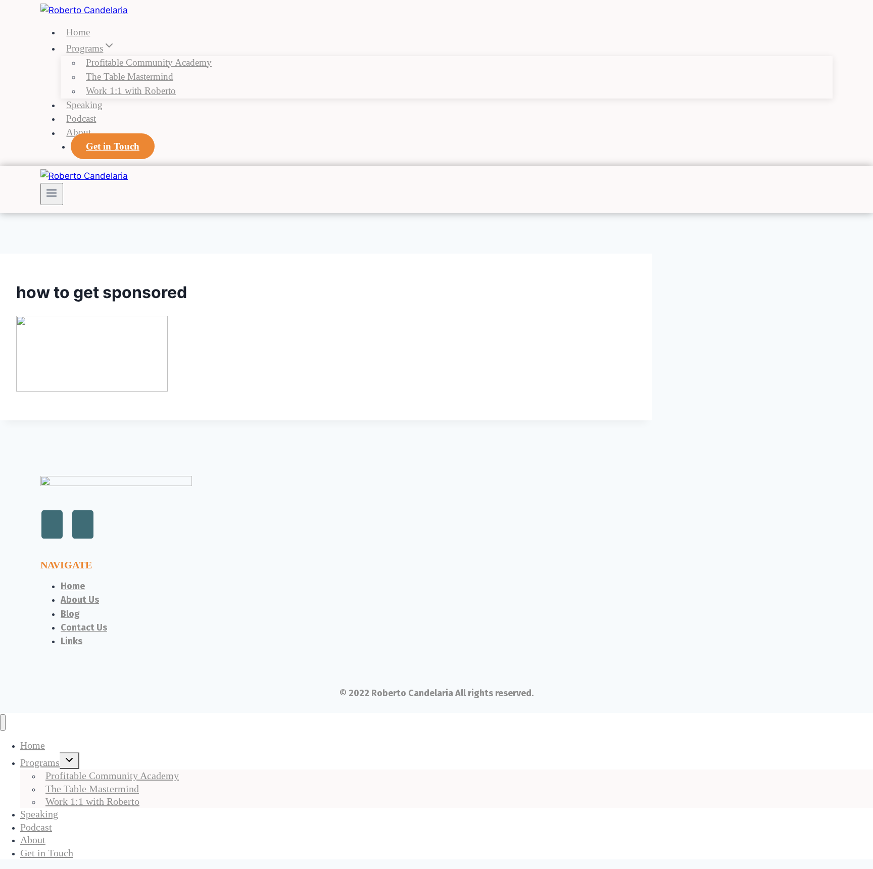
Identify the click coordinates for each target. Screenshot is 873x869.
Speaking (84, 105)
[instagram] (52, 524)
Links (71, 641)
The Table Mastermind (129, 76)
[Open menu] (51, 194)
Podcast (81, 118)
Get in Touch (112, 146)
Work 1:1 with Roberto (131, 90)
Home (78, 32)
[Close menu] (3, 722)
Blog (70, 613)
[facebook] (82, 524)
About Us (80, 599)
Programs (40, 762)
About (78, 132)
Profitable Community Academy (149, 62)
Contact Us (84, 627)
